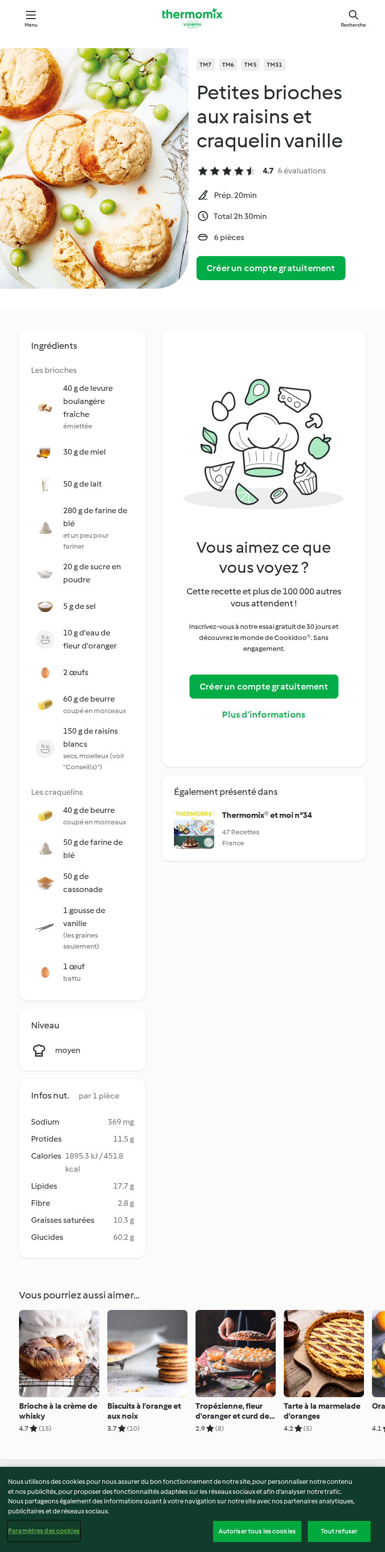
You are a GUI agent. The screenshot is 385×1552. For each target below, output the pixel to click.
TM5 (250, 64)
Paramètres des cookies (44, 1530)
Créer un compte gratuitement (271, 268)
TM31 (275, 64)
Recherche (353, 25)
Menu (31, 25)
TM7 (206, 64)
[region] (192, 1509)
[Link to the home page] (192, 18)
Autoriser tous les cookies (257, 1531)
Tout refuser (339, 1531)
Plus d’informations (263, 714)
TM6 (228, 64)
